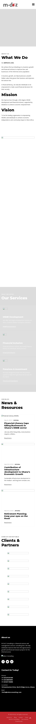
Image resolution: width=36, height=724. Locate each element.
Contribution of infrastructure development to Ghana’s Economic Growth (17, 470)
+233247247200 (8, 678)
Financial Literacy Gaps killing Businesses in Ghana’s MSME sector (16, 425)
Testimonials (19, 721)
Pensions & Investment (10, 381)
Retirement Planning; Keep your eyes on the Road (16, 516)
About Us (9, 717)
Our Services (25, 719)
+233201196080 (8, 682)
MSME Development (9, 326)
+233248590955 (8, 680)
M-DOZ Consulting (14, 719)
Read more (8, 438)
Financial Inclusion (9, 352)
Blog (15, 717)
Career (21, 717)
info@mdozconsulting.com (12, 692)
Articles (16, 420)
